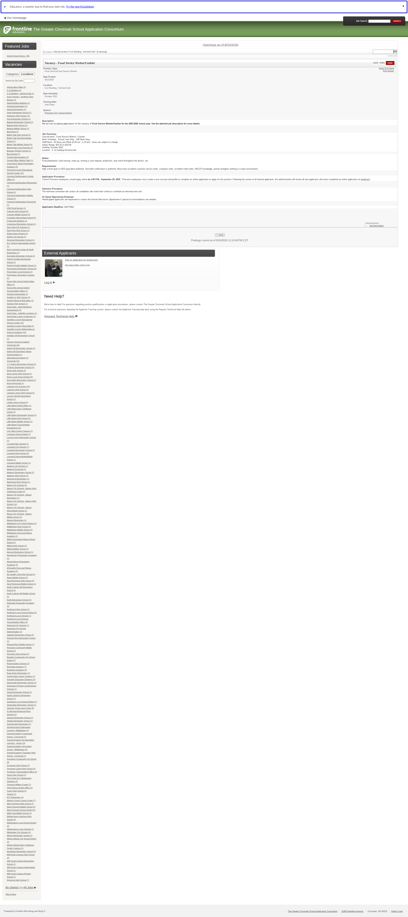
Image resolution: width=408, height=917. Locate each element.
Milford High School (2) (17, 546)
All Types (47, 51)
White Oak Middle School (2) (19, 813)
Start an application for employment (81, 260)
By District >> (14, 887)
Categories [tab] (12, 74)
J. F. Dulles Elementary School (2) (21, 364)
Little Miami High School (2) (19, 418)
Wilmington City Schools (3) (19, 832)
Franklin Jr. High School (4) (18, 297)
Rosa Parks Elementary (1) (18, 673)
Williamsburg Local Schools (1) (20, 829)
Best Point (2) (12, 132)
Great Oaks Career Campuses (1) (21, 316)
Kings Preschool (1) (15, 383)
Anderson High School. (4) (18, 116)
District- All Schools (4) (16, 237)
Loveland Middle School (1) (19, 463)
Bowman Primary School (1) (19, 151)
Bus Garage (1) (13, 154)
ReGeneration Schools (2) (18, 664)
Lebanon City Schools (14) (18, 386)
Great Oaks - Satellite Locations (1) (22, 313)
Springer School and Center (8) (20, 708)
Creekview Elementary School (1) (21, 224)
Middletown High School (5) (19, 527)
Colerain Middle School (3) (18, 215)
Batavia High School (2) (17, 125)
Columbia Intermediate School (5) (21, 218)
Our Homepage (16, 17)
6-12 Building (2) (14, 90)
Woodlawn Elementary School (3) (21, 851)
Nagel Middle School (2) (17, 578)
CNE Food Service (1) (16, 208)
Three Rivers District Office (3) (20, 788)
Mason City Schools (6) (17, 485)
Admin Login (397, 911)
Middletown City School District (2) (21, 523)
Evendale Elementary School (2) (21, 256)
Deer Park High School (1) (18, 230)
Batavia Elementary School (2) (20, 122)
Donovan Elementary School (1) (21, 240)
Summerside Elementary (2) (19, 724)
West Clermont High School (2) (20, 804)
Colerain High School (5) (17, 211)
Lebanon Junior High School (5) (21, 393)
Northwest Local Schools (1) (19, 616)
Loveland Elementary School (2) (21, 450)
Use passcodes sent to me (77, 265)
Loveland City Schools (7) (18, 447)
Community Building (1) (17, 221)
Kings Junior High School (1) (19, 374)
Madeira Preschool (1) (16, 469)
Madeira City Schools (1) (17, 466)
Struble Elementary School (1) (20, 721)
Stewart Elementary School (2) (20, 718)
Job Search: (362, 21)
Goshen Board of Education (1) (20, 301)
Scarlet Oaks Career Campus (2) (21, 676)
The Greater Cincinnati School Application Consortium (312, 911)
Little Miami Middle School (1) (20, 422)
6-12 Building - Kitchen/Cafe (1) (20, 94)
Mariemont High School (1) (18, 482)
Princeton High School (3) (18, 654)
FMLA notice (11, 894)
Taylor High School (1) (16, 775)
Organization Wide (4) (16, 87)
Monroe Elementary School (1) (20, 552)
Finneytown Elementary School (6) (22, 269)
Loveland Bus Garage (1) (18, 444)
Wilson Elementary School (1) (20, 836)
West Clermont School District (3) (21, 810)
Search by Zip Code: (14, 81)
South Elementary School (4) (19, 692)
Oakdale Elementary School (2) (20, 635)
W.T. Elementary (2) (15, 797)
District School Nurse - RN (18, 56)
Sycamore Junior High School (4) (21, 769)
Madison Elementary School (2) (20, 472)
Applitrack (365, 179)
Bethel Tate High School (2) (19, 135)
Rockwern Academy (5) (17, 670)
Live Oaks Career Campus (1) (20, 431)
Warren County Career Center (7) (21, 800)
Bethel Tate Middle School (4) (19, 144)
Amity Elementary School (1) (19, 113)
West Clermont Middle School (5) (21, 807)
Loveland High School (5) (18, 453)
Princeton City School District (58, 113)
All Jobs (28, 887)
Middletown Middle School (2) (20, 530)
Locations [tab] (27, 74)
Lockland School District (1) (19, 434)
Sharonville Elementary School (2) (21, 683)
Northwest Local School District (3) (22, 613)
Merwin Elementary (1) (16, 520)
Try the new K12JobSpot (80, 6)
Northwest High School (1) (18, 609)
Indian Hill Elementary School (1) (21, 348)
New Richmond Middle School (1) (21, 584)
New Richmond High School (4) (20, 581)
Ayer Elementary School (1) (19, 119)
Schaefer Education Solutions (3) (21, 679)
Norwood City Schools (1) (18, 625)
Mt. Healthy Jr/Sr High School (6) (21, 574)
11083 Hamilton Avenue (352, 911)
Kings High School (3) (16, 371)
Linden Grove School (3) (17, 402)
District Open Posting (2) (17, 234)
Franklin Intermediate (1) (17, 294)
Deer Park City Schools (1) (18, 227)
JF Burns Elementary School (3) (20, 367)
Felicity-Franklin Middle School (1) (21, 265)
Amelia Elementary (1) (16, 109)
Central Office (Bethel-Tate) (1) (20, 160)
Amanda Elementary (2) (17, 106)
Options (391, 55)
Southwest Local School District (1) (22, 702)
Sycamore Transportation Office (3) (22, 772)
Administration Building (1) (18, 103)
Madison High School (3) (17, 476)
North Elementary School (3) (19, 600)
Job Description (376, 226)
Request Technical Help (59, 316)
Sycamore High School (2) (18, 765)
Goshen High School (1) (17, 304)
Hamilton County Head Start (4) (20, 326)
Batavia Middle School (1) (18, 129)
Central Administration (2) (18, 157)
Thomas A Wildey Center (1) (19, 785)
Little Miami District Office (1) (19, 406)
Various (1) (11, 794)
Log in (48, 282)
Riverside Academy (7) (16, 667)
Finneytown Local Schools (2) (20, 272)
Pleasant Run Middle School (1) (20, 644)
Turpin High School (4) (16, 791)
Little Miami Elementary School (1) (21, 415)
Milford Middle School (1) (18, 549)
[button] (404, 7)
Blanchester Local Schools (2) (20, 148)
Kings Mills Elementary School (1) (21, 380)
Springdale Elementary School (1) (21, 705)
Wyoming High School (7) (18, 880)
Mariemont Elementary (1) (18, 479)
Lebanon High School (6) (18, 390)
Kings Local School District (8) (20, 377)
